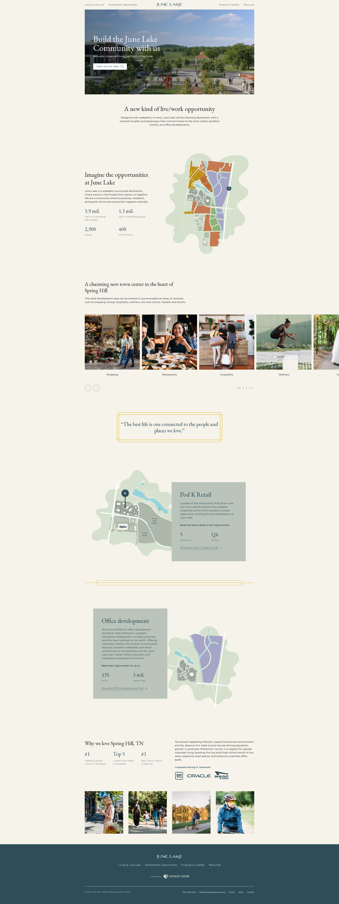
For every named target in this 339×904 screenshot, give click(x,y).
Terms (241, 892)
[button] (88, 388)
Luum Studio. (124, 892)
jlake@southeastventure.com (212, 892)
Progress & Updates (229, 4)
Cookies (250, 892)
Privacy (232, 892)
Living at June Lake (94, 4)
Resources (249, 4)
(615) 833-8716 (189, 892)
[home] (169, 5)
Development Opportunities (122, 4)
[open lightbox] (169, 52)
